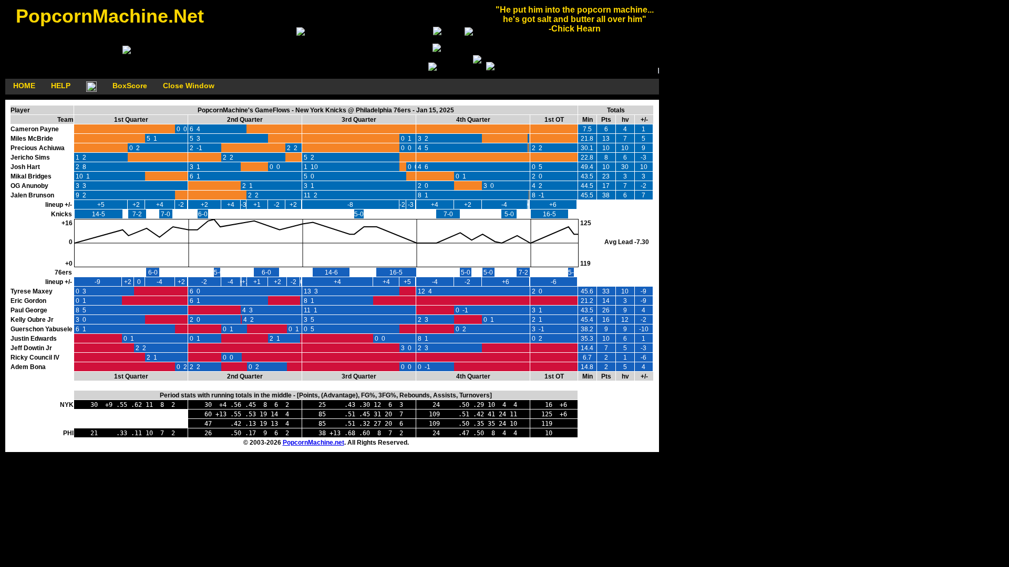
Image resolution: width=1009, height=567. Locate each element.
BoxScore (129, 85)
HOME (24, 85)
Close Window (188, 85)
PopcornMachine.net (313, 442)
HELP (60, 85)
